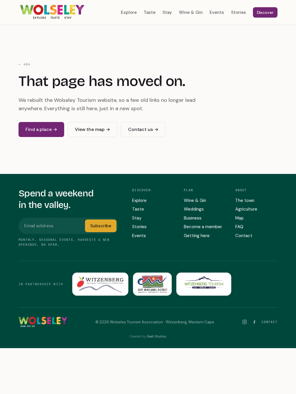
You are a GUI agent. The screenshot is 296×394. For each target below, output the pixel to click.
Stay (167, 12)
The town (244, 200)
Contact (243, 236)
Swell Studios (156, 336)
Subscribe (100, 226)
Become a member (203, 227)
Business (192, 218)
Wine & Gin (191, 12)
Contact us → (143, 129)
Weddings (194, 209)
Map (239, 218)
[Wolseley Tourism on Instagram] (244, 321)
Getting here (197, 236)
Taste (150, 12)
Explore (129, 12)
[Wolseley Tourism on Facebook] (254, 321)
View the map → (92, 129)
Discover (265, 12)
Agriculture (246, 209)
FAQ (239, 227)
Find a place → (41, 129)
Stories (238, 12)
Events (217, 12)
